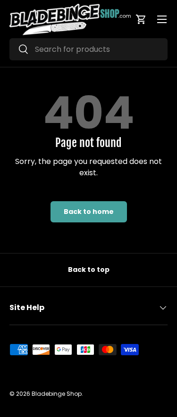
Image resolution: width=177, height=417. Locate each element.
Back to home (89, 211)
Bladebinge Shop (57, 394)
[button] (141, 19)
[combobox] (88, 49)
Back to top (89, 269)
